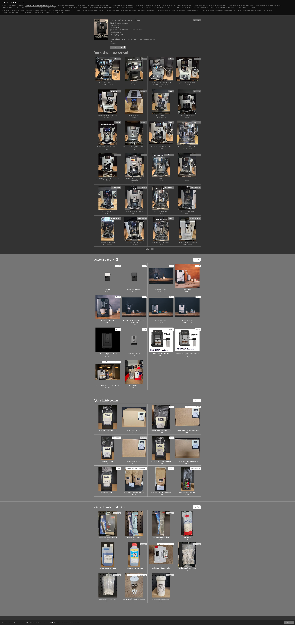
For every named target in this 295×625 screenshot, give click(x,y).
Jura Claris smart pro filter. (161, 537)
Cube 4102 (107, 289)
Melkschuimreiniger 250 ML (134, 568)
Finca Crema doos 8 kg (134, 430)
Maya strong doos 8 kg (134, 461)
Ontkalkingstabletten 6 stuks (187, 568)
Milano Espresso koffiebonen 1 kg (161, 461)
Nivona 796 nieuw (187, 321)
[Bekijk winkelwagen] (62, 12)
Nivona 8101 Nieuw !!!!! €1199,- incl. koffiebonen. (107, 354)
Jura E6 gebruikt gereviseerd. (134, 242)
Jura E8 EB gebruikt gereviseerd (187, 146)
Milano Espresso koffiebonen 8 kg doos (187, 461)
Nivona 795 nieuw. (160, 321)
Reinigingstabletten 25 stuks (160, 599)
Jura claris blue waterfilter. (134, 537)
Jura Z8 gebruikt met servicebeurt (108, 115)
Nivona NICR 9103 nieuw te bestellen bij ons (187, 354)
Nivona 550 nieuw (160, 289)
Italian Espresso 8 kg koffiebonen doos (187, 430)
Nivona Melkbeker (134, 386)
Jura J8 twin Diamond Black (107, 82)
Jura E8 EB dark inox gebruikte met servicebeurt (134, 179)
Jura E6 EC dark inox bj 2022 (134, 211)
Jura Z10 (134, 82)
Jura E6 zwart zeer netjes (107, 242)
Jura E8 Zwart (161, 179)
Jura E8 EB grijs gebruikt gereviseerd (108, 179)
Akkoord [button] (289, 622)
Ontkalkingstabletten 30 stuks (161, 568)
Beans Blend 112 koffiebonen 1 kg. (134, 492)
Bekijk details (113, 43)
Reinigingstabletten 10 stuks (107, 599)
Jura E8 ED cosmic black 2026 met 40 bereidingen (134, 147)
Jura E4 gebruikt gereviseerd (160, 242)
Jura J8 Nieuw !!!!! (161, 115)
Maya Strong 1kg (107, 461)
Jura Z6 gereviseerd (134, 115)
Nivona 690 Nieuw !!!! (107, 321)
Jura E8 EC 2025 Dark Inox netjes (161, 146)
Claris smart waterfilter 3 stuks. (108, 537)
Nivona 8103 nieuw (134, 353)
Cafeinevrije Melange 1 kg (107, 492)
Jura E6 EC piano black (161, 211)
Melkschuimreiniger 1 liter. (108, 568)
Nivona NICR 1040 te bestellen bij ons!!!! (107, 386)
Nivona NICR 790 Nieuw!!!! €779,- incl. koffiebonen (134, 321)
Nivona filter (187, 537)
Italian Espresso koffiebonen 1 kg (161, 430)
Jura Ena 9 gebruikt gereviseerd (187, 242)
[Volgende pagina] (152, 249)
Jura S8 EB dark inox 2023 (187, 115)
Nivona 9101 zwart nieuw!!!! (161, 353)
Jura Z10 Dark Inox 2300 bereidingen (125, 20)
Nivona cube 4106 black (134, 289)
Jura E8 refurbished (107, 211)
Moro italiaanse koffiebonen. (187, 492)
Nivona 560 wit (187, 289)
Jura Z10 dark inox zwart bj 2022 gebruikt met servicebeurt (161, 83)
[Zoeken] (58, 12)
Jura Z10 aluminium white (187, 82)
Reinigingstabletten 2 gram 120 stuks (134, 599)
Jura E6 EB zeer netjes (187, 211)
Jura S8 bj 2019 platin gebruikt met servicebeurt (107, 147)
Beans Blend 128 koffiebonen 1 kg (161, 492)
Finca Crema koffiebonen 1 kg (108, 430)
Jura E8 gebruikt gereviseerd (187, 179)
